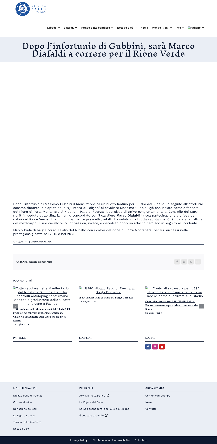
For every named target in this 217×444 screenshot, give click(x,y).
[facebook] (148, 346)
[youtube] (162, 346)
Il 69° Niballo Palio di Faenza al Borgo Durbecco (106, 297)
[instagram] (155, 346)
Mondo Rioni (45, 242)
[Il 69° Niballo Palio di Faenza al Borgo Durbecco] (108, 288)
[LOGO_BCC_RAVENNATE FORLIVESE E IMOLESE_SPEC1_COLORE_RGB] (108, 346)
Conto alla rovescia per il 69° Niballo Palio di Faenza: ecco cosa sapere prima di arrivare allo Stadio (171, 305)
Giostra (34, 242)
